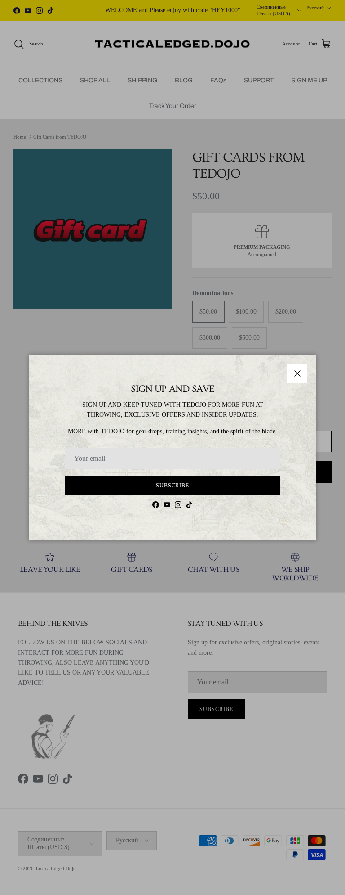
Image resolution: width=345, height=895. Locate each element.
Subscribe (173, 485)
